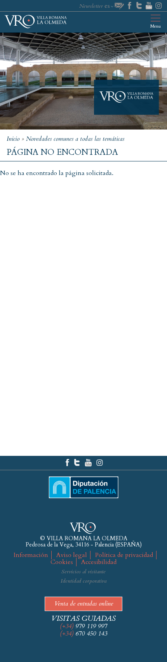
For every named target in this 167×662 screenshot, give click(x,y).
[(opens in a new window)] (130, 6)
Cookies (61, 562)
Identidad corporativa (83, 580)
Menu (155, 26)
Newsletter (91, 6)
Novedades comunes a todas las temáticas (75, 139)
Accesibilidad (99, 562)
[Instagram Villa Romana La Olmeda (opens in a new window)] (100, 463)
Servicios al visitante (83, 571)
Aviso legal (71, 555)
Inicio (13, 139)
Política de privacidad (124, 555)
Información (31, 555)
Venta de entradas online (83, 603)
